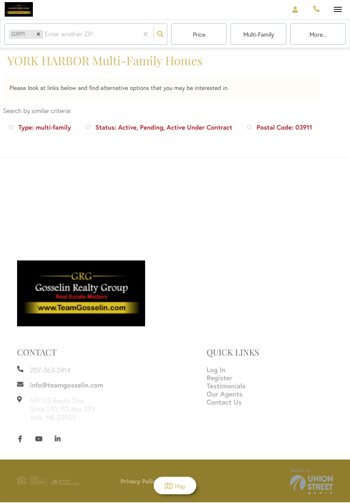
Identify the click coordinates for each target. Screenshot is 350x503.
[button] (38, 34)
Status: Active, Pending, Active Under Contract (163, 128)
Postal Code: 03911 (284, 128)
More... (318, 34)
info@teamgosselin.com (66, 385)
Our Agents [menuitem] (224, 394)
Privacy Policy (140, 481)
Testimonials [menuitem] (226, 386)
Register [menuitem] (220, 377)
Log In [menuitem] (216, 369)
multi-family (258, 34)
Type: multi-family (44, 128)
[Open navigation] (337, 10)
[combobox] (46, 34)
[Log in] (295, 9)
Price (199, 34)
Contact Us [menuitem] (224, 402)
